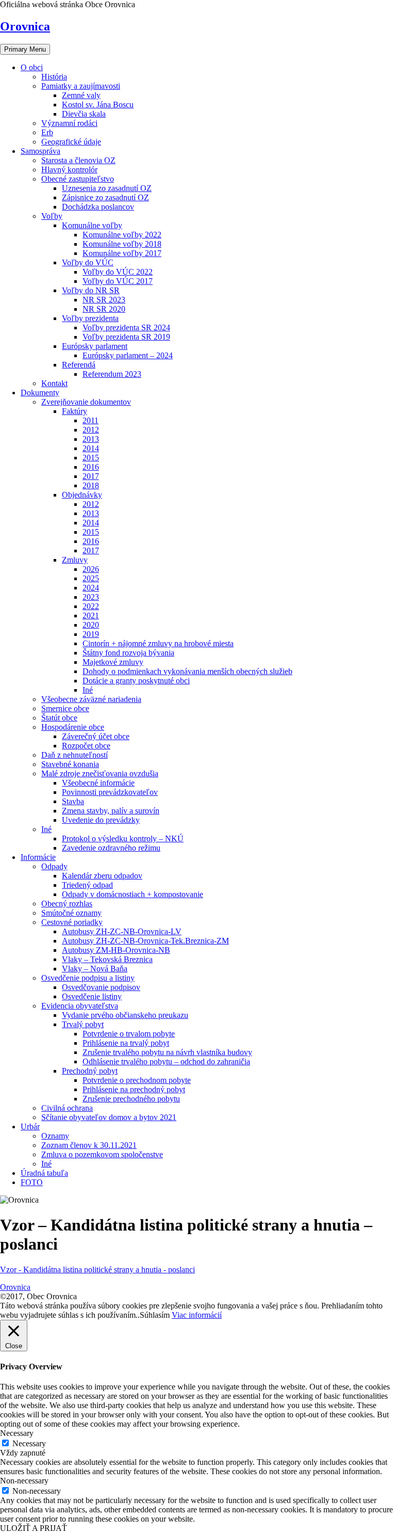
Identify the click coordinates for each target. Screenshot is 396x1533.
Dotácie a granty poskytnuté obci (136, 680)
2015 (90, 457)
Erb (47, 132)
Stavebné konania (70, 764)
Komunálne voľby (92, 225)
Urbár (30, 1126)
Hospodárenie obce (72, 727)
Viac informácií (197, 1315)
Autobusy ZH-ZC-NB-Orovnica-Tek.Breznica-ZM (145, 940)
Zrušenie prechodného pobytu (131, 1098)
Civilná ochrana (67, 1108)
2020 (90, 624)
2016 (90, 466)
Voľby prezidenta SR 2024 (126, 327)
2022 (90, 606)
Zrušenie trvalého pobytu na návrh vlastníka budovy (167, 1052)
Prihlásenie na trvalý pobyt (125, 1043)
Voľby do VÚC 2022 (117, 271)
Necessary (29, 1443)
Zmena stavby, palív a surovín (110, 810)
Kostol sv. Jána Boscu (98, 104)
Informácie (38, 857)
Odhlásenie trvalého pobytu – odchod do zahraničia (166, 1061)
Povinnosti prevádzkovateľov (110, 792)
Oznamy (55, 1135)
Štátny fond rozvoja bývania (128, 652)
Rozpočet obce (86, 745)
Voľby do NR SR (91, 290)
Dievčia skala (84, 113)
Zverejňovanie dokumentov (86, 401)
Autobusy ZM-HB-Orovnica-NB (116, 950)
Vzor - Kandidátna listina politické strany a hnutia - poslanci (97, 1269)
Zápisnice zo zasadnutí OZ (105, 197)
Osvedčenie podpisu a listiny (88, 977)
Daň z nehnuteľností (74, 754)
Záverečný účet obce (95, 736)
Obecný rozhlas (66, 903)
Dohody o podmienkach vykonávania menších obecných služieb (187, 671)
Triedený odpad (87, 885)
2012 (90, 429)
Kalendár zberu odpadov (102, 875)
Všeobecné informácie (98, 782)
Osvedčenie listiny (92, 996)
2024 (90, 587)
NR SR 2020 (103, 309)
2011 (90, 420)
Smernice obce (65, 708)
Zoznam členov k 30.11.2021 (89, 1145)
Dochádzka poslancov (98, 206)
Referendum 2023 (111, 374)
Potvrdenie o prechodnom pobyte (136, 1080)
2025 (90, 578)
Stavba (73, 801)
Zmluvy (75, 559)
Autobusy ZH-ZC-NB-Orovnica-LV (122, 931)
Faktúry (74, 411)
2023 (90, 597)
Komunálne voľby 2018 (121, 243)
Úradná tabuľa (44, 1173)
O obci (32, 67)
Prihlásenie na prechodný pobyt (133, 1089)
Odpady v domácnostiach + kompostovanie (132, 894)
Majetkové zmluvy (112, 662)
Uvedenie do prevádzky (101, 820)
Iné (87, 689)
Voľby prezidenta (90, 318)
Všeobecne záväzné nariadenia (91, 699)
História (54, 76)
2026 (90, 569)
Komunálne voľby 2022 (121, 234)
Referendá (78, 364)
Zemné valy (81, 95)
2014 (90, 448)
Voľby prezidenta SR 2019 (126, 336)
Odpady (54, 866)
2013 (90, 439)
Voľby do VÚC (87, 262)
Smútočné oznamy (71, 912)
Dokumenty (40, 392)
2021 (90, 615)
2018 (90, 485)
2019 (90, 634)
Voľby (51, 216)
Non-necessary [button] (24, 1480)
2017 (90, 476)
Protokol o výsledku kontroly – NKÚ (123, 838)
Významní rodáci (69, 123)
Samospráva (40, 151)
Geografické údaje (71, 141)
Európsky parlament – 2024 (127, 355)
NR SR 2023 (103, 299)
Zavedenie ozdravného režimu (111, 847)
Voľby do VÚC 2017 (117, 281)
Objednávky (82, 494)
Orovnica (25, 26)
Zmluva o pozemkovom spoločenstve (102, 1154)
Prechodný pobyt (90, 1070)
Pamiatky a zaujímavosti (80, 86)
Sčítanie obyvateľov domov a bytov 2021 (108, 1117)
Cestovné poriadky (72, 922)
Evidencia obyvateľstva (79, 1005)
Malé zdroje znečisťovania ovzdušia (99, 773)
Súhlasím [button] (155, 1315)
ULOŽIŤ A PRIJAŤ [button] (33, 1528)
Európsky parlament (94, 346)
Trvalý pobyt (83, 1024)
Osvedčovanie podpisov (101, 987)
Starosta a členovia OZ (78, 160)
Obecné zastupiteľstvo (77, 178)
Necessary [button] (17, 1433)
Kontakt (54, 383)
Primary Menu (25, 49)
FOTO (32, 1182)
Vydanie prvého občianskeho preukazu (125, 1015)
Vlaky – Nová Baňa (94, 968)
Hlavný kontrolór (69, 169)
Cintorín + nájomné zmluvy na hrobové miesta (158, 643)
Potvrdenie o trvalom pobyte (128, 1033)
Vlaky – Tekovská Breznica (107, 959)
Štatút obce (59, 717)
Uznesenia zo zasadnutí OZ (107, 188)
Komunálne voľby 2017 (121, 253)
